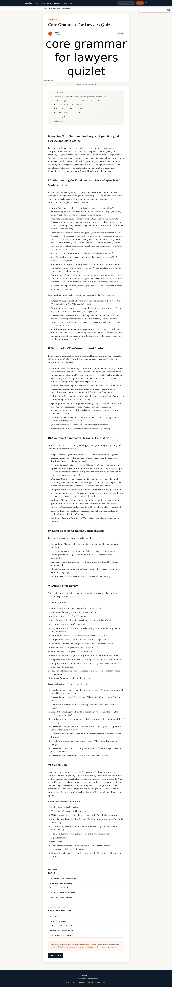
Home (37, 3)
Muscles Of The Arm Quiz (58, 921)
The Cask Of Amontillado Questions (62, 892)
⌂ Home (139, 3)
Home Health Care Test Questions (61, 930)
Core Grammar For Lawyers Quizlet (83, 944)
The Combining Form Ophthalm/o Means (64, 878)
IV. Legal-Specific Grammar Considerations (68, 113)
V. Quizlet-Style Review (61, 117)
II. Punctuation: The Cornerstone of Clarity (68, 105)
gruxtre (28, 3)
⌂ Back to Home (55, 955)
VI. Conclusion (58, 121)
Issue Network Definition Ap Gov (61, 897)
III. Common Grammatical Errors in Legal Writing (70, 109)
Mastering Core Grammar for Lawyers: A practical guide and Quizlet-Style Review (80, 97)
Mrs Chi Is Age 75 (55, 916)
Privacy (65, 3)
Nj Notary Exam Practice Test (60, 888)
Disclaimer (57, 3)
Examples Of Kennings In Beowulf (61, 883)
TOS (71, 3)
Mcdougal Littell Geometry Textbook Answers (65, 926)
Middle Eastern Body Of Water (60, 935)
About (43, 3)
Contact (49, 3)
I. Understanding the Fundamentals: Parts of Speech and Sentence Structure (79, 101)
